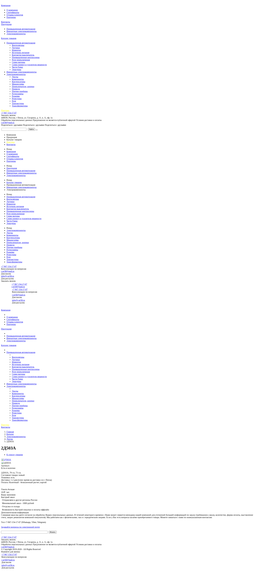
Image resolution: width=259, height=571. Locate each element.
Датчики (16, 48)
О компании (12, 10)
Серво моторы (18, 62)
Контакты (5, 22)
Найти (31, 129)
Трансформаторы (20, 106)
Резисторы (17, 98)
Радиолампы (17, 94)
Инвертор (16, 50)
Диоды (15, 77)
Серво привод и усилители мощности (29, 65)
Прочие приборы (20, 91)
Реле (14, 101)
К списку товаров (14, 454)
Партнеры (11, 17)
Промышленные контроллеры (26, 57)
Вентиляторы (18, 45)
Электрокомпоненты (16, 34)
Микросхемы (18, 84)
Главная (5, 2)
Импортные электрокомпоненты (21, 31)
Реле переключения (21, 60)
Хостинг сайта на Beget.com (54, 549)
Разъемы (16, 96)
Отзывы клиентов (14, 15)
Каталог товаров (8, 38)
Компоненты (18, 79)
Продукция (6, 24)
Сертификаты (12, 12)
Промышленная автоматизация (20, 29)
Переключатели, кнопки (23, 86)
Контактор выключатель (23, 55)
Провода (16, 89)
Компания (5, 5)
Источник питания (20, 52)
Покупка (5, 110)
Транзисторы (18, 103)
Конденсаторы (18, 81)
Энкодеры (16, 69)
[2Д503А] (6, 459)
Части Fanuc (17, 67)
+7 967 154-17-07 (9, 113)
